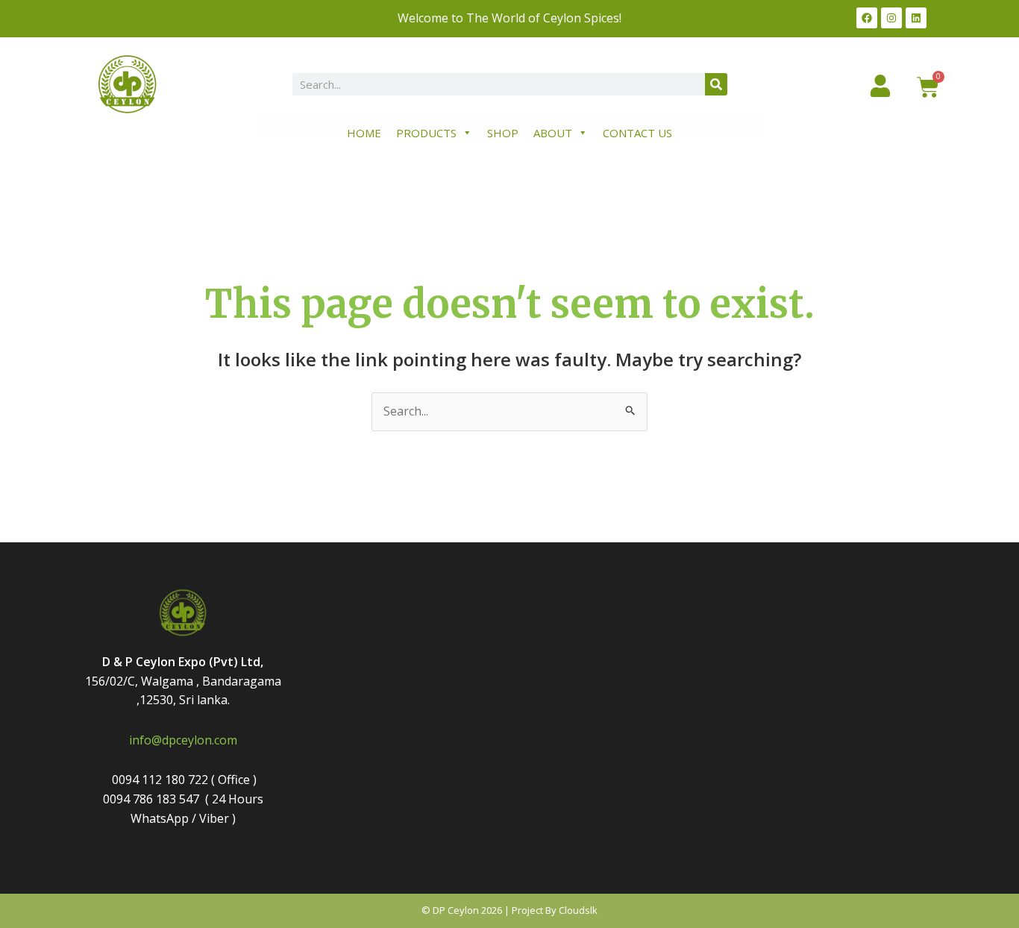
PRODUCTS (426, 132)
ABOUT (552, 132)
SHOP (502, 132)
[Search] (716, 84)
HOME (364, 132)
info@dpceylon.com (183, 740)
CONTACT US (637, 132)
